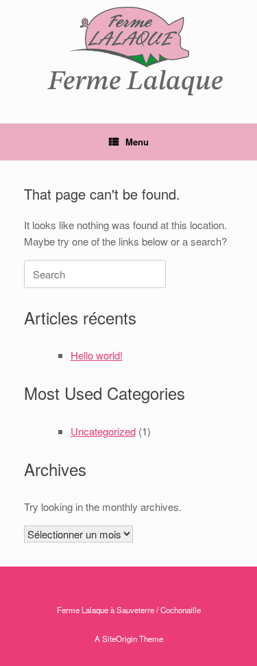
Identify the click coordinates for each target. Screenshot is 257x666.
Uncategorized (103, 431)
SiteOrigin (119, 638)
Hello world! (97, 355)
